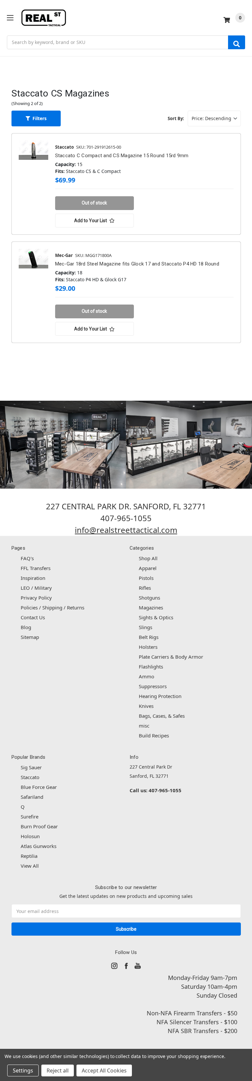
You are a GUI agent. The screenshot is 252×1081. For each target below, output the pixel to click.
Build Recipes (154, 735)
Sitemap (30, 637)
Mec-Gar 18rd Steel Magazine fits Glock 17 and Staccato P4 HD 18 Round (137, 264)
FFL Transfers (36, 568)
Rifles (145, 587)
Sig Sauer (31, 767)
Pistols (146, 578)
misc (144, 725)
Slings (145, 627)
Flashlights (151, 666)
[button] (36, 118)
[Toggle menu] (10, 18)
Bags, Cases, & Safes (162, 715)
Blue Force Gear (39, 787)
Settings (23, 1070)
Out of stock (94, 202)
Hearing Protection (160, 696)
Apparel (148, 568)
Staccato (30, 777)
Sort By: (176, 118)
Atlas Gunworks (38, 846)
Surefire (29, 816)
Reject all (58, 1070)
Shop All (148, 558)
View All (30, 865)
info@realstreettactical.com (126, 529)
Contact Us (33, 617)
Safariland (32, 797)
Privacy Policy (36, 597)
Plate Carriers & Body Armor (171, 656)
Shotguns (149, 597)
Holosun (30, 836)
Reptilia (29, 856)
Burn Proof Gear (39, 826)
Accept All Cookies (104, 1070)
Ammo (146, 676)
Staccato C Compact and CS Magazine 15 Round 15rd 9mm (122, 156)
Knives (146, 706)
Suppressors (153, 686)
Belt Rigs (148, 637)
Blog (26, 627)
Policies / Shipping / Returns (52, 607)
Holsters (148, 647)
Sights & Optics (156, 617)
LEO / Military (36, 587)
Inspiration (33, 578)
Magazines (151, 607)
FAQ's (27, 558)
